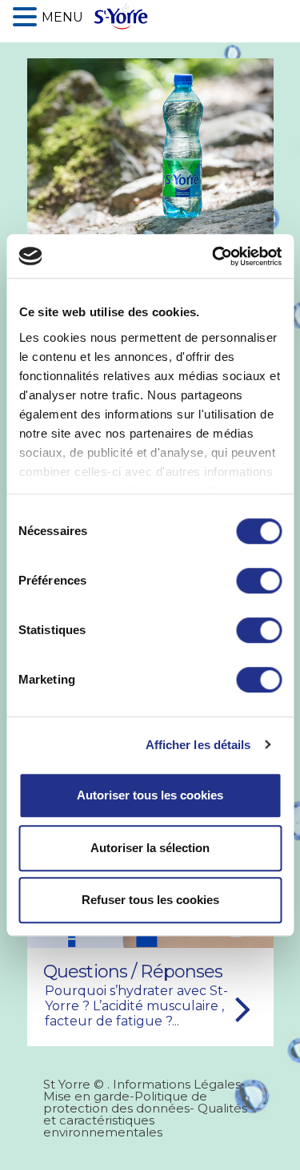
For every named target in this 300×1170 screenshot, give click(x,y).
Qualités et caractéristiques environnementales (145, 1120)
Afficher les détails (198, 745)
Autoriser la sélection (150, 848)
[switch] (259, 580)
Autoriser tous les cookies (150, 795)
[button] (27, 15)
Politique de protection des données (125, 1102)
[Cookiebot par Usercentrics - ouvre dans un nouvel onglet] (214, 256)
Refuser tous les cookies (150, 899)
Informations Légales (177, 1084)
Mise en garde (86, 1096)
